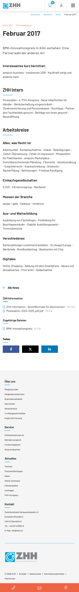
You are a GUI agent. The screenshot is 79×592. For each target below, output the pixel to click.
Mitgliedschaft (11, 389)
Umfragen (9, 490)
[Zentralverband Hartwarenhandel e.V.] (21, 557)
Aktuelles (48, 14)
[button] (11, 349)
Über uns (10, 381)
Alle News (13, 287)
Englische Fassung (13, 418)
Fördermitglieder (12, 444)
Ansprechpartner (12, 449)
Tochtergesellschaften (15, 413)
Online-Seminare (12, 480)
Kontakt (9, 504)
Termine (8, 466)
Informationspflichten (54, 573)
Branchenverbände (13, 399)
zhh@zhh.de (17, 530)
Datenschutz (35, 573)
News (58, 14)
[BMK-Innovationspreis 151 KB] (4, 328)
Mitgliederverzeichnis (14, 394)
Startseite (35, 14)
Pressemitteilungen (14, 471)
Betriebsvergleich (13, 440)
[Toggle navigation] (71, 5)
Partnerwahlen (11, 485)
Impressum (10, 578)
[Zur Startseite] (12, 6)
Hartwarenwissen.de (14, 435)
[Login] (61, 5)
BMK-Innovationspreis (19, 328)
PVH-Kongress (11, 495)
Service (9, 427)
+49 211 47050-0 (16, 526)
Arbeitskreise (11, 408)
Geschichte (10, 403)
